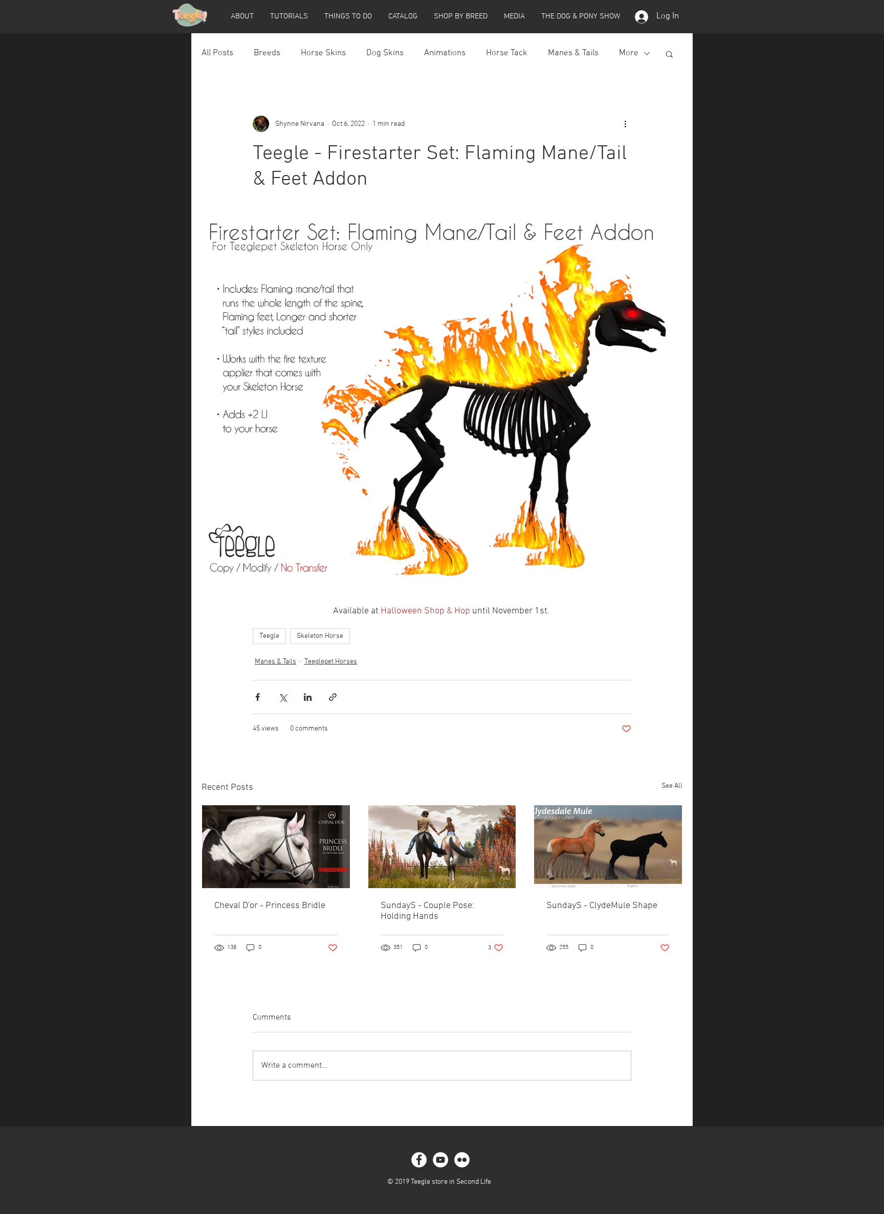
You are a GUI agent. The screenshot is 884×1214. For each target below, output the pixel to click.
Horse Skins (323, 53)
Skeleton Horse (320, 636)
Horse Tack (506, 53)
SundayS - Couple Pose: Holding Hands (427, 911)
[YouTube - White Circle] (440, 1159)
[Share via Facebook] (257, 697)
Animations (445, 53)
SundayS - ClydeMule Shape (601, 905)
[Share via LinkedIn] (308, 697)
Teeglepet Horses (330, 661)
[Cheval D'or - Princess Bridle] (276, 846)
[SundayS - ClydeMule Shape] (608, 846)
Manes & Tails (573, 53)
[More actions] (625, 124)
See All (671, 786)
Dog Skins (385, 53)
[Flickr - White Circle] (462, 1159)
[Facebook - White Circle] (419, 1159)
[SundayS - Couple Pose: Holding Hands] (442, 846)
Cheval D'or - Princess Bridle (269, 905)
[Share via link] (333, 697)
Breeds (267, 53)
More (628, 53)
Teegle (269, 636)
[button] (242, 16)
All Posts (217, 53)
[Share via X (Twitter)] (283, 697)
